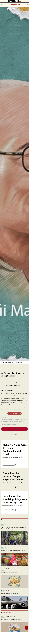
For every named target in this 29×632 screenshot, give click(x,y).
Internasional (5, 590)
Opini (13, 9)
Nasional (4, 524)
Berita (9, 9)
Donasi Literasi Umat (14, 429)
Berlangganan (15, 4)
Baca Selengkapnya (14, 413)
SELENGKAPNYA (9, 464)
